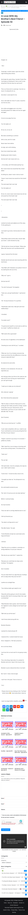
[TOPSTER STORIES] (10, 2)
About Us (10, 902)
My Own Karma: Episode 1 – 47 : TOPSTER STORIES (14, 873)
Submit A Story (6, 910)
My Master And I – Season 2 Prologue (20, 769)
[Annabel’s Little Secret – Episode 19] (7, 726)
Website (3, 809)
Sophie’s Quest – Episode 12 (19, 734)
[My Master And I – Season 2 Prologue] (21, 761)
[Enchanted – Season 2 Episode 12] (7, 761)
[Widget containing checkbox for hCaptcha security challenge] (12, 822)
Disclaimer (15, 902)
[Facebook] (3, 706)
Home (3, 6)
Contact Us (21, 902)
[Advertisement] (14, 44)
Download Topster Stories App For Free (14, 907)
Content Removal (14, 905)
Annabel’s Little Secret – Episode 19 (6, 734)
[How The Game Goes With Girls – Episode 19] (21, 743)
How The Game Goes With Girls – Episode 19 (21, 751)
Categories (3, 860)
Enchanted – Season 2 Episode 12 (7, 769)
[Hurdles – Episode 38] (7, 743)
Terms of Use (22, 910)
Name (3, 798)
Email (3, 804)
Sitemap (14, 912)
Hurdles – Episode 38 (6, 751)
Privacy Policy (14, 910)
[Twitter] (7, 706)
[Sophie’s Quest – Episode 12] (21, 726)
